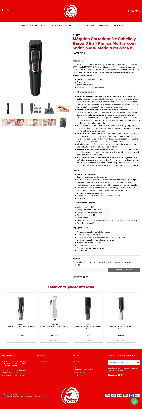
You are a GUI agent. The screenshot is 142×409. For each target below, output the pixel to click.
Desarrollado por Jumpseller (35, 397)
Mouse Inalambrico (80, 373)
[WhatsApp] (12, 10)
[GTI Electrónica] (71, 11)
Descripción (78, 61)
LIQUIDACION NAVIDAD (28, 25)
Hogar (75, 367)
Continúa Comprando (124, 270)
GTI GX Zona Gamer (86, 25)
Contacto (118, 25)
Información (77, 364)
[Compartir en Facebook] (84, 277)
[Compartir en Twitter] (87, 277)
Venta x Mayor (56, 25)
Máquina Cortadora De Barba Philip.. (121, 327)
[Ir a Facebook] (3, 10)
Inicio (43, 25)
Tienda (69, 25)
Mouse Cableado (79, 375)
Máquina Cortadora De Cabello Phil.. (88, 327)
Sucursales (103, 25)
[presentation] (4, 67)
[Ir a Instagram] (7, 10)
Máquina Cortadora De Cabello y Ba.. (21, 327)
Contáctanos (89, 270)
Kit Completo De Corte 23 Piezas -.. (54, 327)
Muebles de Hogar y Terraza (83, 370)
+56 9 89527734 (43, 361)
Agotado (76, 258)
